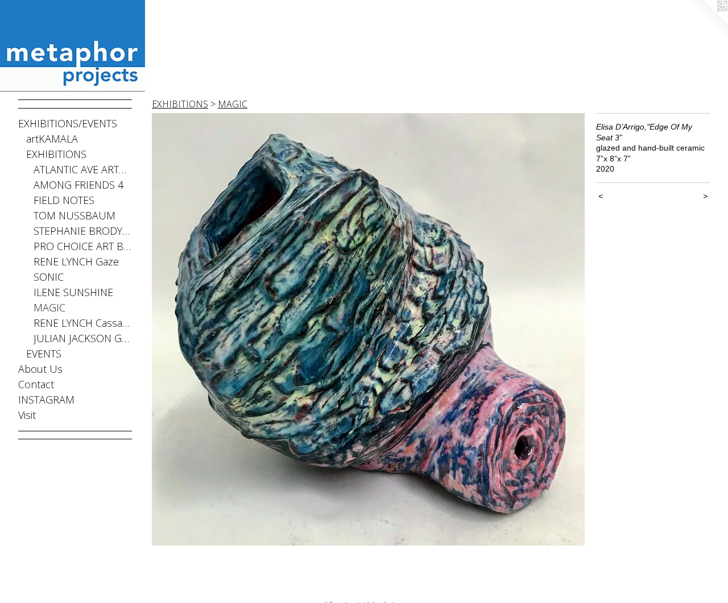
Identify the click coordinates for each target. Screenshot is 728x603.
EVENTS (43, 353)
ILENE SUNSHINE (73, 292)
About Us (40, 369)
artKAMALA (52, 138)
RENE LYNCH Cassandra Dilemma (83, 323)
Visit (27, 415)
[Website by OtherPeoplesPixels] (705, 22)
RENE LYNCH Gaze (76, 261)
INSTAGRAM (46, 399)
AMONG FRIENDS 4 (78, 185)
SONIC (49, 277)
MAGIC (49, 307)
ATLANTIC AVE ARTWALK (83, 169)
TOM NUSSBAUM (74, 215)
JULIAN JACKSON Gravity (83, 338)
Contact (36, 384)
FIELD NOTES (64, 200)
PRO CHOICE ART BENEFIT (83, 246)
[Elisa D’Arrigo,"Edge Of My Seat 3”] (368, 329)
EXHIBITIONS (56, 154)
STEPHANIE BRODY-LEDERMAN (83, 231)
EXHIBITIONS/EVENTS (67, 123)
